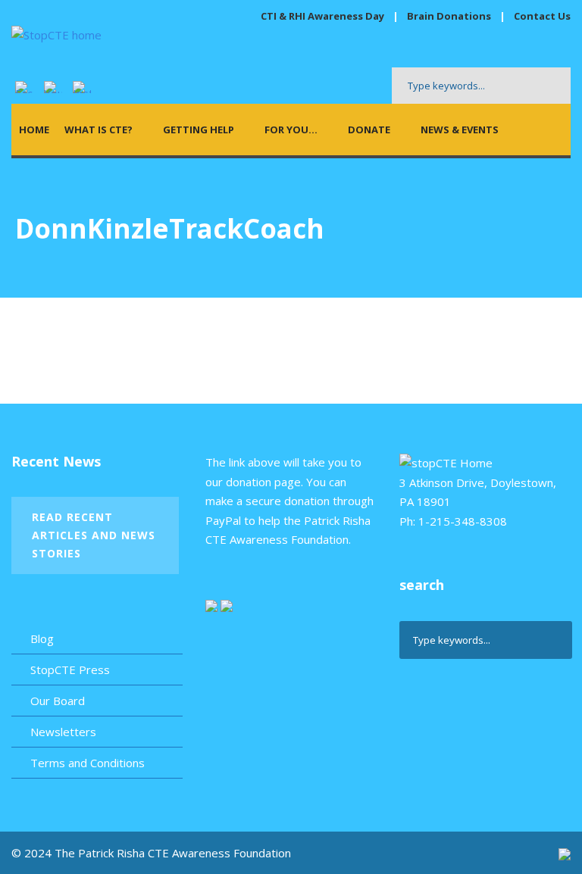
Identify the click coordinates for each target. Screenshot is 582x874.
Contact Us (542, 16)
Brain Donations (450, 16)
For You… (291, 129)
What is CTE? (98, 129)
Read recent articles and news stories (93, 535)
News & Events (460, 129)
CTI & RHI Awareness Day (322, 16)
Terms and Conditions (87, 762)
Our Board (57, 700)
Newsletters (63, 731)
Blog (42, 638)
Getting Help (198, 129)
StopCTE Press (70, 669)
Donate (369, 129)
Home (34, 129)
